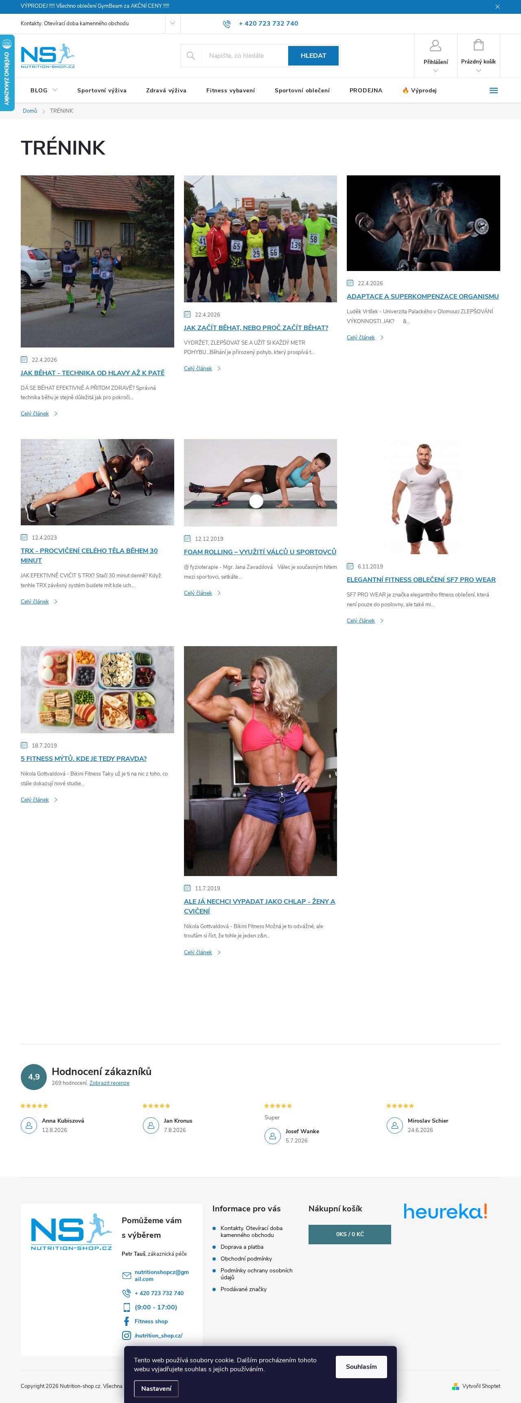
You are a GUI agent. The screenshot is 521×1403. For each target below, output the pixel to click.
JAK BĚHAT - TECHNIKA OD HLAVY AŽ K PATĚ (92, 373)
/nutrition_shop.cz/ (158, 1336)
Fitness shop (151, 1321)
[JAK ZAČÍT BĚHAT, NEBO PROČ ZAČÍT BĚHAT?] (260, 238)
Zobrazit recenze (109, 1083)
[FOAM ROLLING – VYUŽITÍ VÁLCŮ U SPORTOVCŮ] (260, 482)
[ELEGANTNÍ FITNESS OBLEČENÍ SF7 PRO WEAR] (423, 496)
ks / (350, 1234)
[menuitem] (44, 90)
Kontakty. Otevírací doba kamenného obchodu (75, 23)
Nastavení (156, 1388)
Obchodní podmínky (246, 1259)
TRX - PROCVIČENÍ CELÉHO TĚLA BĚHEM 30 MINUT (89, 555)
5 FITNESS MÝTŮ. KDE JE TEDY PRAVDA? (84, 758)
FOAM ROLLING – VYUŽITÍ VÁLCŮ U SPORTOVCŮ (260, 552)
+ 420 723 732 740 (159, 1293)
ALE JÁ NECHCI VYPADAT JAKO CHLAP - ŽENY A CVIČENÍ (259, 906)
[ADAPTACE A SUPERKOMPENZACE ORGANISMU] (423, 223)
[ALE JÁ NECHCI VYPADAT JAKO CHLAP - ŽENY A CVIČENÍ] (260, 760)
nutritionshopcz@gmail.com (162, 1275)
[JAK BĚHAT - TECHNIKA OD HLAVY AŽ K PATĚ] (97, 260)
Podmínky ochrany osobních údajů (257, 1274)
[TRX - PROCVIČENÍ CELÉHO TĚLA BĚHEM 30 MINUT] (97, 481)
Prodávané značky (244, 1289)
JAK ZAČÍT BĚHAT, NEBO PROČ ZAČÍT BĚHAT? (256, 327)
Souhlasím (361, 1366)
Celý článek (35, 413)
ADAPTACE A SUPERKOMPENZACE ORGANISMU (423, 296)
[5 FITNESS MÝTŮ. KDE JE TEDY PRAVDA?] (97, 689)
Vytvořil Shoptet (481, 1386)
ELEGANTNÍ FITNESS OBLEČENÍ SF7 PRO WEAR (421, 579)
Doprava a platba (242, 1247)
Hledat (313, 55)
